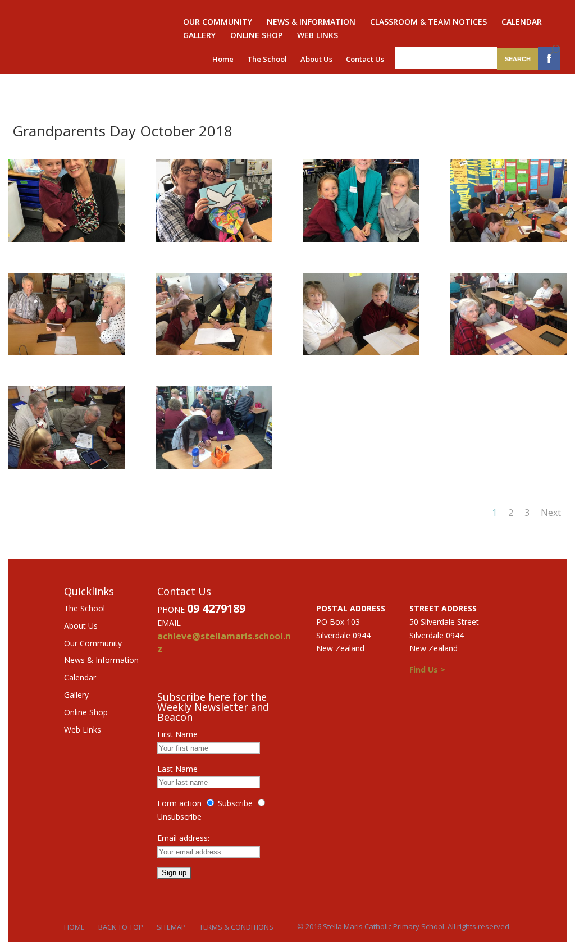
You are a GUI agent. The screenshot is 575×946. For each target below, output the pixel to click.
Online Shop (256, 35)
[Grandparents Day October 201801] (66, 239)
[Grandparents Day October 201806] (214, 352)
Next (551, 512)
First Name (177, 734)
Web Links (317, 35)
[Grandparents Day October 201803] (361, 239)
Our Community (217, 22)
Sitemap (171, 927)
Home (223, 59)
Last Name (177, 769)
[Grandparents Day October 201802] (214, 239)
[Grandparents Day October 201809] (66, 465)
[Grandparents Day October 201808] (508, 352)
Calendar (521, 22)
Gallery (199, 35)
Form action (179, 803)
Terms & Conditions (236, 927)
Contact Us (365, 59)
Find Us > (427, 669)
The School (267, 59)
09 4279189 (216, 608)
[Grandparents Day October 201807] (361, 352)
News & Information (311, 22)
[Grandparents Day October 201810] (214, 465)
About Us (316, 59)
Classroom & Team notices (428, 22)
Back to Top (120, 927)
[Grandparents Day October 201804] (508, 239)
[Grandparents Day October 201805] (66, 352)
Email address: (183, 838)
